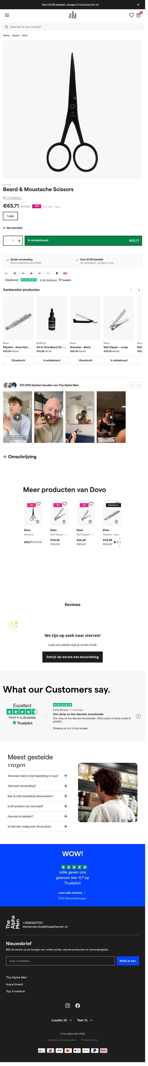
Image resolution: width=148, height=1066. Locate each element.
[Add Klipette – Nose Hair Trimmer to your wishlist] (117, 504)
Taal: (80, 1020)
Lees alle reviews (70, 892)
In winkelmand (52, 360)
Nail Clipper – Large (116, 347)
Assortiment (14, 984)
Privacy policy (89, 1040)
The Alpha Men (16, 977)
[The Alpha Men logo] (72, 15)
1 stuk (10, 216)
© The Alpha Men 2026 (73, 1034)
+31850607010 (33, 923)
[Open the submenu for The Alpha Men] (137, 977)
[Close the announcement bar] (138, 4)
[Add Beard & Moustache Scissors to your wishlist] (38, 504)
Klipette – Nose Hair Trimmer (15, 347)
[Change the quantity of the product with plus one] (19, 241)
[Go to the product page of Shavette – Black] (85, 318)
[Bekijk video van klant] (17, 417)
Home (6, 35)
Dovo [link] (7, 185)
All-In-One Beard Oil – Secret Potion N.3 (50, 347)
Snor (25, 35)
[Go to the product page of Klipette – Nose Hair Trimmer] (18, 318)
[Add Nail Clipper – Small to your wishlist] (91, 504)
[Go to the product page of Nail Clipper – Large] (119, 318)
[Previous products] (131, 290)
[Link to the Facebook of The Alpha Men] (77, 1005)
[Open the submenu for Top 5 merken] (137, 991)
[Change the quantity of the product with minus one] (6, 241)
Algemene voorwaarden (62, 1040)
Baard (16, 35)
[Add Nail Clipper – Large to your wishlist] (64, 504)
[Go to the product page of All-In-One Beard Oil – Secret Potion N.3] (52, 318)
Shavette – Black (80, 347)
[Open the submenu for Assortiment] (137, 984)
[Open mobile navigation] (7, 15)
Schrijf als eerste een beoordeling (72, 657)
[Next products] (139, 290)
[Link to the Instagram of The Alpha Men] (67, 1005)
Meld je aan (128, 960)
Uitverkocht (18, 360)
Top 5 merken (15, 991)
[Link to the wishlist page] (131, 15)
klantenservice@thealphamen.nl (45, 926)
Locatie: (57, 1020)
